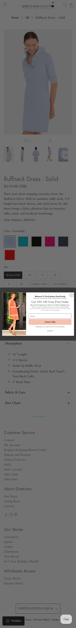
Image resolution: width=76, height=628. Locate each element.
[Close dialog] (71, 295)
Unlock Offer (50, 322)
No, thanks (50, 331)
